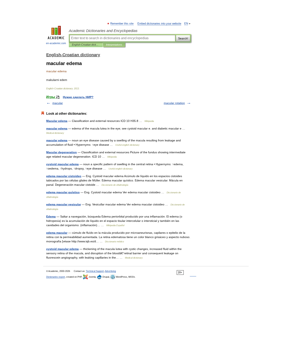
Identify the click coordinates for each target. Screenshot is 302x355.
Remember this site (122, 23)
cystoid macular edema (62, 164)
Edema (51, 216)
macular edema (56, 128)
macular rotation (174, 103)
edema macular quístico (63, 192)
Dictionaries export (55, 277)
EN (186, 23)
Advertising (110, 271)
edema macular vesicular (63, 204)
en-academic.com (56, 43)
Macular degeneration (61, 152)
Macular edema (56, 121)
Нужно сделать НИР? (78, 97)
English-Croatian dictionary (86, 44)
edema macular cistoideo (63, 176)
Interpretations (114, 44)
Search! (183, 38)
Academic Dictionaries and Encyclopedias (103, 31)
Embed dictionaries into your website (159, 23)
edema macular (56, 232)
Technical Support (95, 271)
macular (57, 103)
